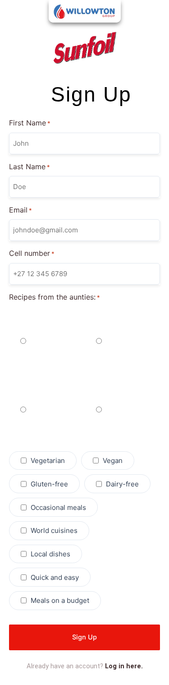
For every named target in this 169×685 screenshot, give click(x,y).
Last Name (29, 166)
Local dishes (50, 554)
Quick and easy (55, 577)
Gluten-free (49, 484)
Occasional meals (58, 507)
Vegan (113, 460)
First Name (29, 122)
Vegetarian (48, 460)
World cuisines (54, 530)
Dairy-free (122, 484)
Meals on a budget (60, 600)
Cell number (32, 253)
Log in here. (124, 666)
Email (20, 209)
